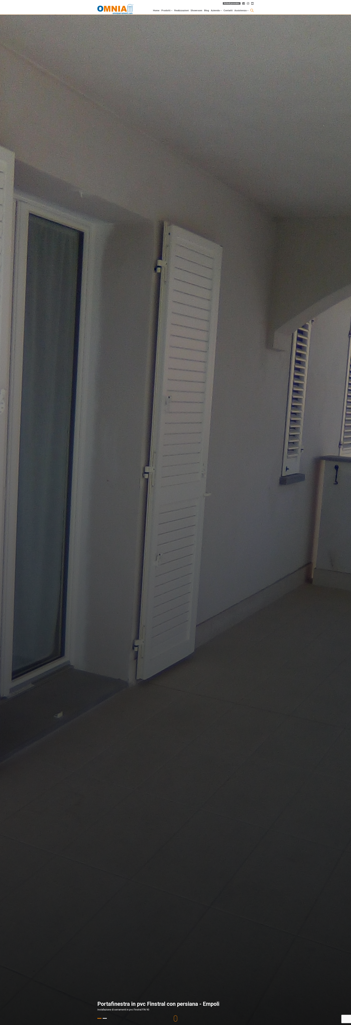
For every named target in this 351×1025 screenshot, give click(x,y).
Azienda (215, 10)
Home (156, 10)
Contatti (228, 10)
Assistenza (240, 10)
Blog (206, 10)
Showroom (196, 10)
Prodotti (166, 10)
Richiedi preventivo (231, 3)
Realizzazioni (181, 10)
